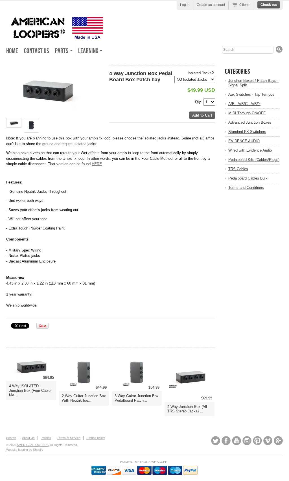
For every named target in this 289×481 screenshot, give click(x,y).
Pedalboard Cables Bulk (248, 178)
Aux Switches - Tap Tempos (251, 94)
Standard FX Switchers (247, 132)
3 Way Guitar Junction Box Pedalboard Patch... (137, 398)
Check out (268, 5)
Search (11, 438)
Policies (46, 438)
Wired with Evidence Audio (250, 150)
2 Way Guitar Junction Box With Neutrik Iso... (84, 398)
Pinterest (257, 440)
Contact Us (36, 51)
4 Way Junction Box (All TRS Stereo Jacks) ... (187, 409)
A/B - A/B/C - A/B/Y (244, 104)
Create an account (211, 5)
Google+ (278, 440)
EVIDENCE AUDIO (244, 141)
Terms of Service (68, 438)
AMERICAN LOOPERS (33, 445)
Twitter (215, 440)
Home (12, 51)
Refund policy (95, 438)
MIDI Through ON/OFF (247, 113)
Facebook (226, 440)
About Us (28, 438)
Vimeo (267, 440)
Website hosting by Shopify (24, 449)
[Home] (55, 37)
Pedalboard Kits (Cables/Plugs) (253, 160)
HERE (97, 164)
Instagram (246, 440)
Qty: (199, 101)
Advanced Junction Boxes (249, 122)
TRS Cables (238, 169)
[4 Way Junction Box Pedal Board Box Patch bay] (49, 90)
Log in (185, 5)
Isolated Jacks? (201, 73)
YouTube (236, 440)
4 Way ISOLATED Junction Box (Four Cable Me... (30, 390)
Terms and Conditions (246, 187)
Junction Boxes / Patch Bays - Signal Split (253, 82)
